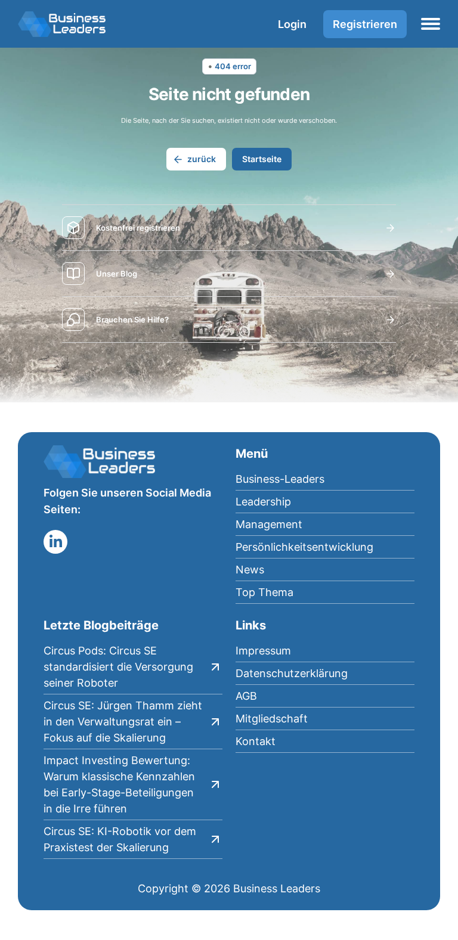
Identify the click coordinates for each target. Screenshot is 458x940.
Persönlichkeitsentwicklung (304, 547)
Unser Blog (116, 273)
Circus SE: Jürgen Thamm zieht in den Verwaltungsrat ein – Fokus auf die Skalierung (123, 721)
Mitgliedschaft (272, 718)
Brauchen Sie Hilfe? (132, 319)
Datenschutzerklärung (292, 673)
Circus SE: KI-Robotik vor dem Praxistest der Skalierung (120, 839)
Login (292, 24)
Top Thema (264, 592)
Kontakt (256, 741)
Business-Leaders (280, 479)
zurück (201, 159)
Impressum (263, 650)
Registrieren (365, 24)
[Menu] (430, 23)
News (250, 569)
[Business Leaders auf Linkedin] (55, 542)
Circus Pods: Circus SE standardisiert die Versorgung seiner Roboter (118, 666)
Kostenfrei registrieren (138, 227)
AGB (246, 696)
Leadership (263, 501)
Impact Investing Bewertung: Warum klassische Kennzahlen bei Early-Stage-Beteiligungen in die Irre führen (119, 784)
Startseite (261, 159)
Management (269, 524)
